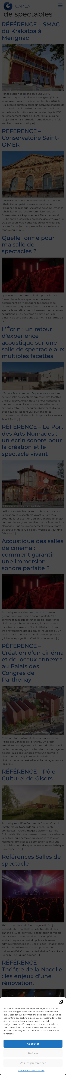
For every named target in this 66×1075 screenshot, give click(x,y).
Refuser (33, 1053)
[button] (60, 1001)
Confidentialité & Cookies (31, 1070)
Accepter (33, 1043)
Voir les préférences (33, 1063)
